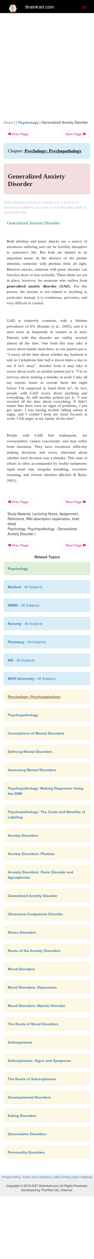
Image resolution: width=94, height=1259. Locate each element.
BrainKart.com (39, 7)
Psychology (28, 123)
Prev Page (20, 134)
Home (8, 123)
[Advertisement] (47, 65)
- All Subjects (21, 660)
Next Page (74, 134)
